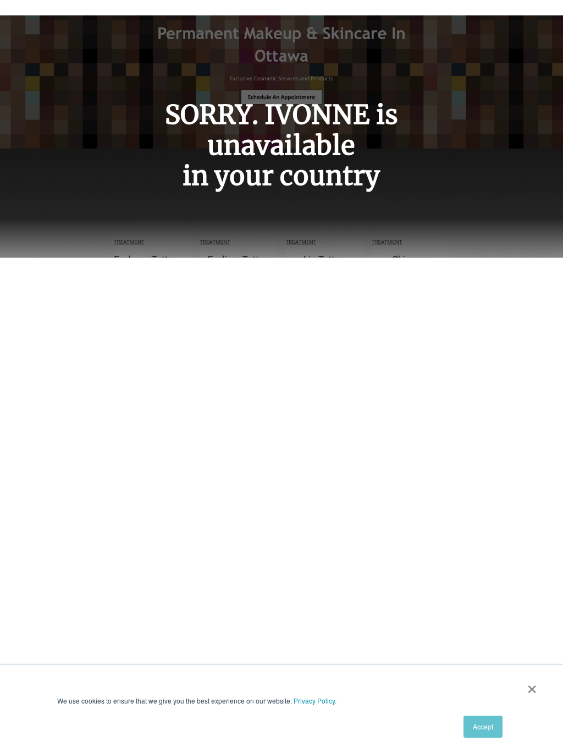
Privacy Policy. (315, 700)
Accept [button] (483, 726)
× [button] (532, 685)
